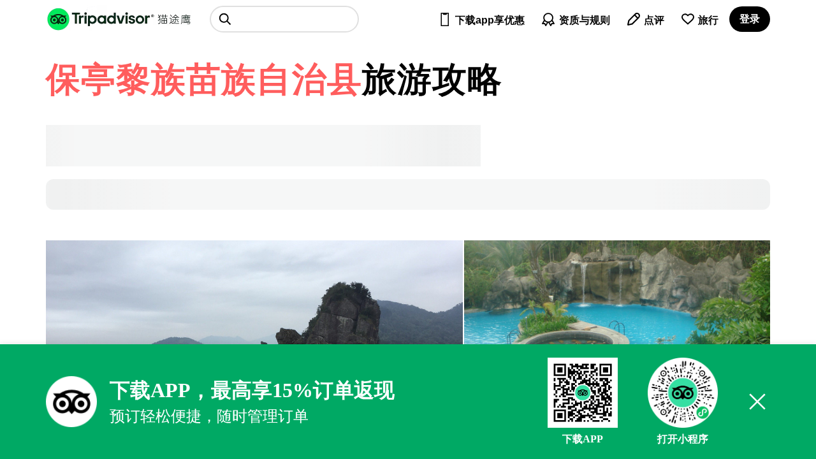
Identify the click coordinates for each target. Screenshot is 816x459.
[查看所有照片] (617, 308)
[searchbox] (284, 19)
